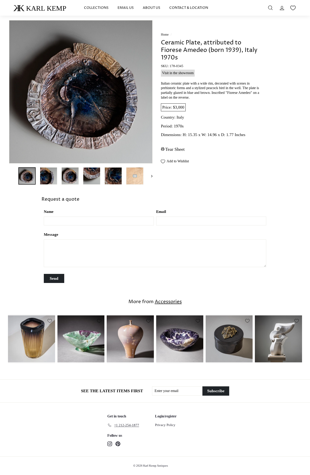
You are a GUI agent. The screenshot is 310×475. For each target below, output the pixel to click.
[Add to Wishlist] (49, 320)
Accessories (168, 302)
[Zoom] (80, 91)
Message (51, 234)
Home (165, 34)
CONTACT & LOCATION (188, 7)
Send (54, 278)
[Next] (150, 176)
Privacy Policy (165, 425)
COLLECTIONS (96, 7)
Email (161, 211)
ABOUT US (151, 7)
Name (49, 211)
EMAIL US (126, 7)
